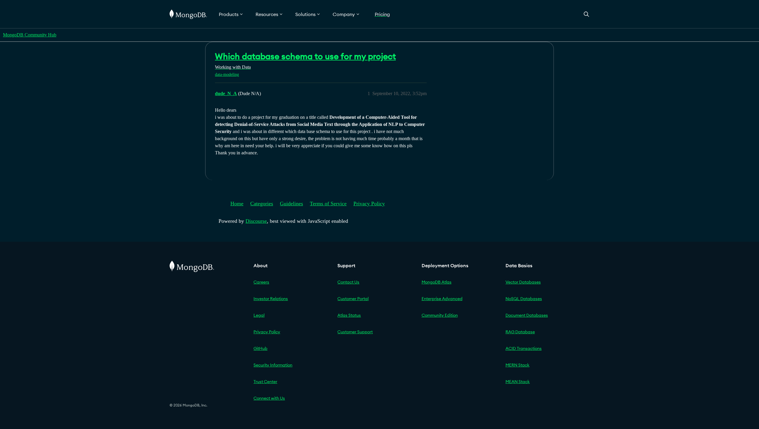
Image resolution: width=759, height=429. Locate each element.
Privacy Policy (369, 204)
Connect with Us (269, 398)
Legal (258, 315)
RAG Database (520, 331)
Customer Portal (353, 298)
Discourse (256, 221)
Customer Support (355, 331)
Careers (261, 282)
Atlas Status (349, 315)
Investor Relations (270, 298)
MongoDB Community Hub (29, 34)
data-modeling (227, 74)
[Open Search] (586, 14)
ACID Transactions (524, 348)
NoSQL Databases (524, 298)
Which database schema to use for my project (305, 56)
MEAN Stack (518, 381)
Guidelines (291, 204)
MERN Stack (518, 365)
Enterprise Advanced (442, 298)
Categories (261, 204)
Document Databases (527, 315)
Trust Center (265, 381)
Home (236, 204)
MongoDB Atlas (437, 282)
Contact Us (348, 282)
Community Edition (440, 315)
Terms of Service (328, 204)
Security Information (272, 365)
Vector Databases (523, 282)
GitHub (260, 348)
